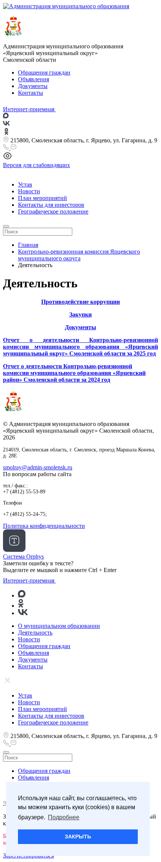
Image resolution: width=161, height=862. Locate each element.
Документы (33, 86)
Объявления (33, 79)
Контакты (30, 93)
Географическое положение (53, 211)
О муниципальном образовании (59, 626)
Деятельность (35, 632)
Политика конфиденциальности (44, 526)
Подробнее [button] (63, 817)
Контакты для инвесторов (51, 205)
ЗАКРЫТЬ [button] (78, 837)
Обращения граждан (44, 72)
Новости (29, 191)
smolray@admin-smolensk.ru (37, 467)
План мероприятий (42, 198)
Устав (25, 184)
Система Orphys (23, 556)
